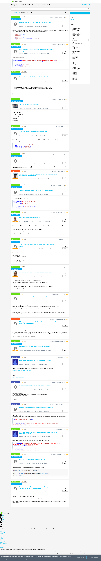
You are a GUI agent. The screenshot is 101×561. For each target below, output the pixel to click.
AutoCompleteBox (76, 51)
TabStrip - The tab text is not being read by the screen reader (35, 22)
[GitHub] (1, 525)
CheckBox (74, 64)
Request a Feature (75, 13)
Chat (73, 63)
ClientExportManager (76, 69)
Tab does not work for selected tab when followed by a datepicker (36, 407)
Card (73, 62)
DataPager (74, 77)
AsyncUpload (75, 50)
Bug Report (74, 20)
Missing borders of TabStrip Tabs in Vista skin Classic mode (34, 346)
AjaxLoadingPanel (76, 47)
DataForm (74, 76)
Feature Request (76, 22)
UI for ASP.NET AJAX (77, 43)
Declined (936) (75, 29)
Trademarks (91, 551)
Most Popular (29, 12)
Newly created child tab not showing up (29, 217)
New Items (23, 12)
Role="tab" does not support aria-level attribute (32, 459)
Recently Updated (16, 12)
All (73, 19)
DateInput (74, 78)
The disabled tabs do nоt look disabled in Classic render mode (35, 272)
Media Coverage (3, 536)
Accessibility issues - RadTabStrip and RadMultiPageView (34, 77)
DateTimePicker (75, 82)
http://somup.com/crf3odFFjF (19, 377)
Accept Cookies (80, 557)
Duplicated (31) (75, 30)
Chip (73, 66)
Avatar (73, 52)
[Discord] (1, 526)
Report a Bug (85, 13)
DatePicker (74, 79)
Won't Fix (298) (75, 35)
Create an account (86, 4)
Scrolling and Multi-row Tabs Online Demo (22, 370)
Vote (65, 25)
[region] (50, 558)
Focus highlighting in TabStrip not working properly (33, 131)
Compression (75, 74)
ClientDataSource (76, 68)
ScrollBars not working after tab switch (29, 104)
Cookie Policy (53, 557)
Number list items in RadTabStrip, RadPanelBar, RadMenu (34, 297)
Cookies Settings (94, 557)
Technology (2, 532)
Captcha (74, 61)
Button (73, 58)
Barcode (74, 55)
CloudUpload (75, 71)
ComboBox (74, 73)
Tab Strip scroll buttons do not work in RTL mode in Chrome (35, 360)
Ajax (73, 46)
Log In (88, 5)
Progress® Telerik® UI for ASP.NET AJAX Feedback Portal (31, 5)
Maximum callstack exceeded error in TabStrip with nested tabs (36, 190)
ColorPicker (74, 72)
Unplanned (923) (76, 34)
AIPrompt (74, 45)
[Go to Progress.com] (4, 513)
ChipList (74, 67)
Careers (1, 537)
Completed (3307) (76, 28)
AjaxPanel (74, 48)
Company (2, 531)
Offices (1, 538)
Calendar (74, 59)
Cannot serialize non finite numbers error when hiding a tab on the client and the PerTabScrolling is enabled (36, 487)
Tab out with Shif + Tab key (26, 159)
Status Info (66, 12)
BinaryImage (75, 56)
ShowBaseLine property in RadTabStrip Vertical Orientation (35, 385)
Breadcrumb (75, 57)
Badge (73, 53)
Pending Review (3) (76, 33)
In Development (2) (76, 32)
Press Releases (3, 534)
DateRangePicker (76, 80)
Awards (1, 533)
